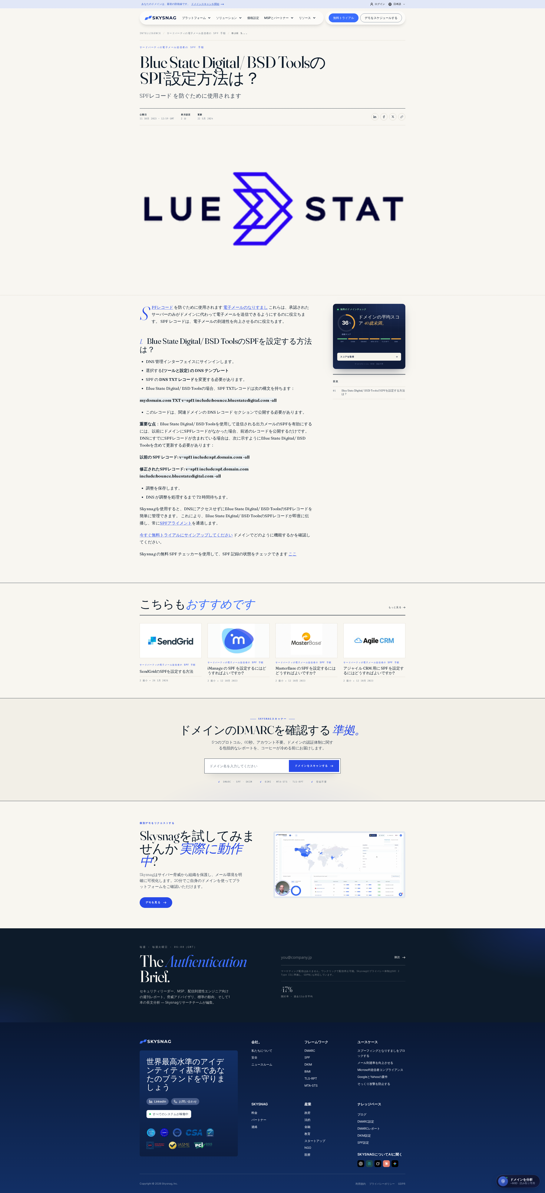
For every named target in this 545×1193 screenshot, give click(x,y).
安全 (254, 1057)
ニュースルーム (261, 1064)
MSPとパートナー (276, 18)
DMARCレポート (368, 1128)
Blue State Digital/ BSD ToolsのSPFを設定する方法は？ (373, 392)
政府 (307, 1112)
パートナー (258, 1120)
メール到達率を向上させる (375, 1062)
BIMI (307, 1071)
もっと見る (395, 607)
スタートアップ (314, 1141)
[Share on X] (392, 116)
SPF (307, 1057)
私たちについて (261, 1050)
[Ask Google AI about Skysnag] (395, 1163)
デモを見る (153, 902)
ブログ (361, 1114)
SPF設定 (363, 1142)
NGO (307, 1147)
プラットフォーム (194, 18)
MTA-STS (311, 1085)
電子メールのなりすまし (245, 307)
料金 (254, 1112)
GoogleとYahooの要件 (372, 1077)
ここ (292, 553)
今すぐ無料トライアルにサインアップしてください (186, 534)
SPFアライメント (176, 523)
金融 (307, 1127)
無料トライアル (343, 18)
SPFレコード (162, 307)
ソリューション (226, 18)
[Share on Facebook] (383, 116)
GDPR (401, 1183)
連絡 (254, 1127)
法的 (307, 1120)
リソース (305, 18)
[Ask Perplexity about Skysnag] (369, 1163)
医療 (307, 1154)
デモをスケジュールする (381, 18)
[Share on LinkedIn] (375, 116)
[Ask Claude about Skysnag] (386, 1163)
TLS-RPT (310, 1078)
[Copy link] (401, 116)
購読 (397, 957)
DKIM (308, 1064)
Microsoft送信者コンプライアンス (380, 1070)
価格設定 (253, 18)
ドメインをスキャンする (311, 765)
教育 (307, 1134)
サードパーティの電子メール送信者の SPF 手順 (196, 33)
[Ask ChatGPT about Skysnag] (360, 1163)
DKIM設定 (364, 1135)
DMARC (309, 1050)
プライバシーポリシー (382, 1183)
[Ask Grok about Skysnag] (377, 1163)
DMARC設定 (365, 1121)
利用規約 (361, 1183)
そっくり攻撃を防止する (373, 1084)
